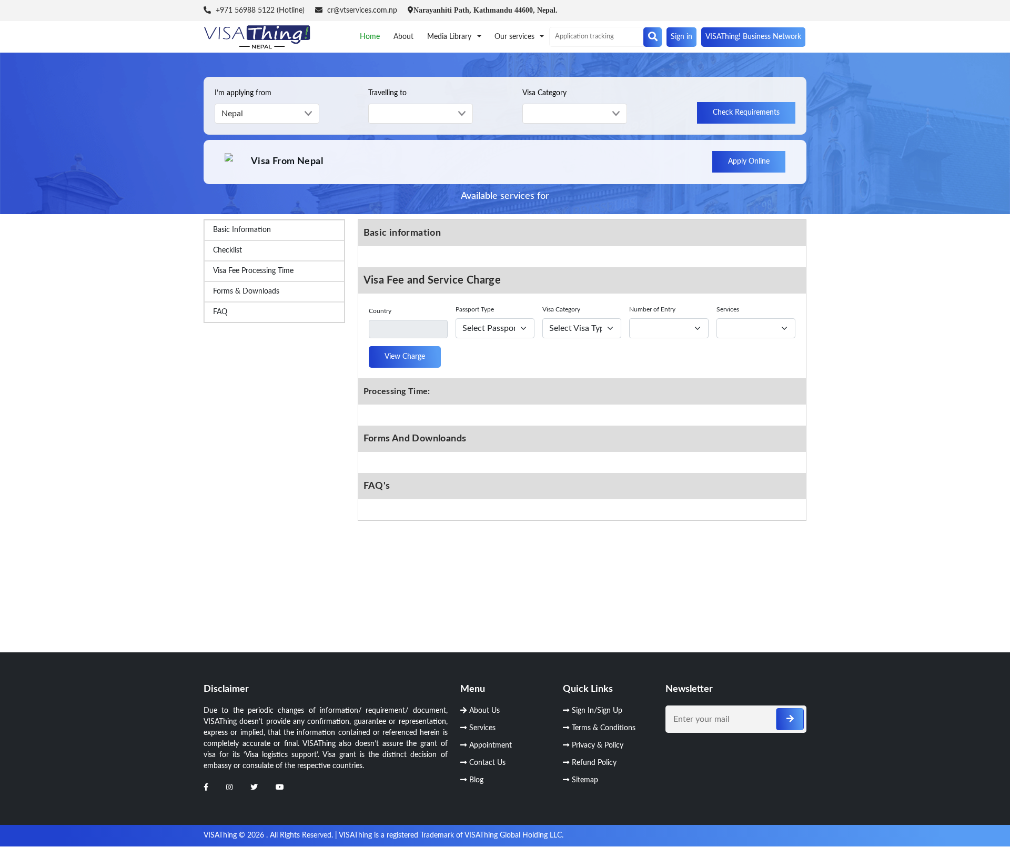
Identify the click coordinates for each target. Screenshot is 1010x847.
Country (380, 311)
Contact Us (487, 763)
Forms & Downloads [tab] (246, 291)
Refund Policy (594, 763)
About (403, 37)
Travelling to (387, 93)
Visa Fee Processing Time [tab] (253, 271)
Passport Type (475, 309)
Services (727, 309)
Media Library (450, 37)
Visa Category (544, 93)
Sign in (681, 37)
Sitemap (585, 780)
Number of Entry (652, 309)
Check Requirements (746, 112)
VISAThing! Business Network (753, 37)
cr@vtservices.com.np (361, 10)
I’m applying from (243, 93)
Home (370, 37)
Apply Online (749, 161)
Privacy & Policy (597, 745)
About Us (484, 710)
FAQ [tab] (220, 312)
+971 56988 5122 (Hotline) (259, 10)
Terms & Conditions (603, 728)
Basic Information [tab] (242, 230)
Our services (515, 37)
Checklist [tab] (227, 250)
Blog (476, 780)
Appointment (490, 745)
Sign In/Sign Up (597, 710)
